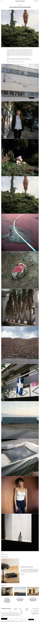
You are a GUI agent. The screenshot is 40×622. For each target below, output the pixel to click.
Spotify (26, 610)
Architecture (16, 608)
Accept (4, 618)
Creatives (21, 611)
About (21, 609)
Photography (7, 597)
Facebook (26, 608)
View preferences (17, 618)
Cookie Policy (8, 620)
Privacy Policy (12, 620)
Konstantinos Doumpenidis (4, 554)
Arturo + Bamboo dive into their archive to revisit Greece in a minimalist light (20, 599)
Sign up (31, 619)
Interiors (15, 609)
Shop (20, 608)
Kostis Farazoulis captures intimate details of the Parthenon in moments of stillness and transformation (7, 600)
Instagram (27, 609)
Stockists (21, 612)
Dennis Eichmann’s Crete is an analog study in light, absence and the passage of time (33, 599)
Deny (10, 618)
